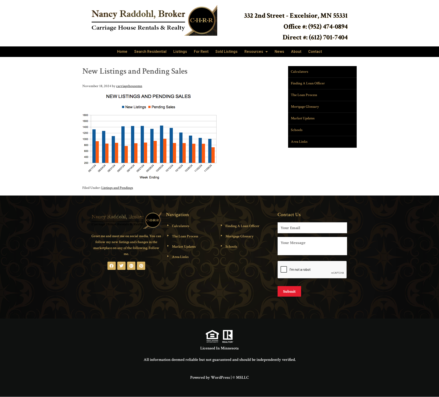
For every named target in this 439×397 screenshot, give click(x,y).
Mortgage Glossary (305, 106)
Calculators (299, 71)
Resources (253, 51)
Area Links (299, 141)
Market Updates (303, 118)
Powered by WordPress (210, 377)
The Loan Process (304, 95)
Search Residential (150, 51)
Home (122, 51)
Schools (296, 130)
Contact (315, 51)
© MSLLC (241, 377)
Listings (180, 51)
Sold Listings (226, 51)
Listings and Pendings (117, 187)
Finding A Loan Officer (308, 83)
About (296, 51)
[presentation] (312, 270)
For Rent (201, 51)
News (279, 51)
